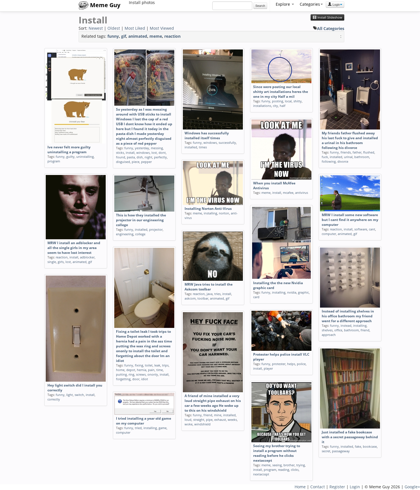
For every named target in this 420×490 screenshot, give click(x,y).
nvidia (291, 292)
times (203, 147)
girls (61, 262)
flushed (368, 152)
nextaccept (261, 474)
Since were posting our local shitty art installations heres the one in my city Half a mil (280, 92)
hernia (141, 370)
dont (162, 152)
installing (210, 213)
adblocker (87, 257)
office (338, 330)
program (53, 161)
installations (262, 105)
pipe (209, 419)
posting (277, 101)
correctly (53, 399)
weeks (232, 419)
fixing (139, 365)
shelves (327, 330)
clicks (295, 469)
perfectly (160, 157)
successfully (227, 142)
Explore (283, 4)
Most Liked (135, 28)
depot (130, 370)
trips (165, 365)
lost (154, 152)
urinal (348, 157)
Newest (96, 28)
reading (283, 469)
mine (217, 415)
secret (326, 451)
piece (135, 162)
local (288, 101)
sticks (120, 152)
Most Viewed (162, 28)
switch (79, 395)
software (360, 229)
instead (346, 325)
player (268, 368)
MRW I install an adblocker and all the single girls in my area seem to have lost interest (73, 248)
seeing (277, 465)
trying (300, 465)
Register (337, 486)
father (357, 152)
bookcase (370, 446)
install (130, 152)
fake (358, 446)
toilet (149, 365)
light (69, 395)
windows (143, 152)
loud (188, 419)
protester (278, 364)
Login (336, 4)
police (301, 364)
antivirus (301, 192)
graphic (303, 292)
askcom (190, 298)
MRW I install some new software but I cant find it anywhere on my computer (350, 220)
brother (289, 465)
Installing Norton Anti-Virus (208, 208)
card (256, 297)
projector (156, 229)
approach (329, 334)
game (163, 428)
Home (300, 486)
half (282, 105)
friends (346, 152)
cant (372, 229)
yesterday (142, 148)
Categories (310, 4)
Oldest (113, 28)
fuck (325, 157)
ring (131, 374)
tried (138, 428)
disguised (123, 162)
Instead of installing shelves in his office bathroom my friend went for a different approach (348, 316)
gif (123, 36)
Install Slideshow (329, 17)
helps (291, 364)
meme (155, 36)
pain (151, 370)
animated (137, 36)
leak (157, 365)
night (148, 157)
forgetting (123, 379)
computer (329, 234)
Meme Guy (104, 5)
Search (260, 5)
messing (157, 148)
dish (140, 157)
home (120, 370)
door (135, 379)
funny (113, 36)
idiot (144, 379)
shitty (297, 101)
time (159, 370)
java (210, 294)
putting (121, 374)
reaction (172, 36)
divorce (342, 161)
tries (217, 294)
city (275, 105)
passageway (341, 451)
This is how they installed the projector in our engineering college (141, 220)
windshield (202, 424)
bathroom (361, 157)
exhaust (220, 419)
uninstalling (85, 156)
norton (224, 213)
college (140, 234)
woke (189, 424)
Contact (317, 486)
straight (198, 419)
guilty (70, 156)
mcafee (288, 192)
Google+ (412, 486)
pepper (146, 162)
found (120, 157)
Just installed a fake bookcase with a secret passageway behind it (350, 437)
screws (141, 374)
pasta (131, 157)
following (329, 161)
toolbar (202, 298)
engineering (124, 234)
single (51, 262)
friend (365, 330)
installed (191, 147)
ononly (152, 374)
